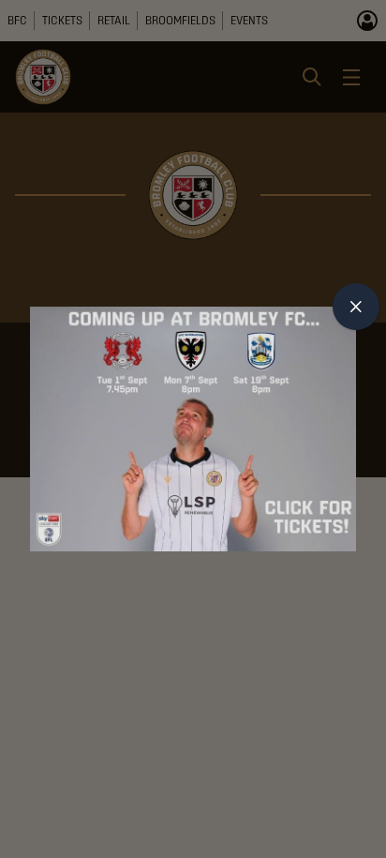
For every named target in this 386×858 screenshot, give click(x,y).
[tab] (356, 306)
